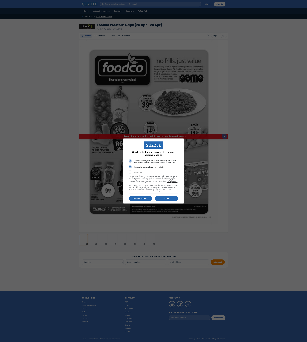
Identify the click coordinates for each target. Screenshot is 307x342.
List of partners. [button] (172, 182)
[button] (153, 172)
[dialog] (153, 171)
